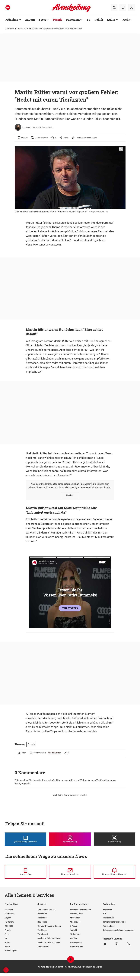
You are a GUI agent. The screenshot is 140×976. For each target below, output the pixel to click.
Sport (42, 19)
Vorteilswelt (42, 934)
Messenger (42, 918)
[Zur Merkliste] (122, 7)
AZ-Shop (73, 938)
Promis (57, 19)
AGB (105, 914)
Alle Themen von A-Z (46, 910)
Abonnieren (75, 918)
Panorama (73, 19)
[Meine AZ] (131, 7)
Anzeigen (70, 495)
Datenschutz (108, 918)
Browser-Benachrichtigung (49, 926)
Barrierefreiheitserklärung (114, 922)
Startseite (10, 29)
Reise (7, 946)
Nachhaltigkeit (11, 950)
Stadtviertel (10, 914)
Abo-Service (75, 922)
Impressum (107, 910)
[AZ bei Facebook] (104, 944)
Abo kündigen (109, 926)
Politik (99, 19)
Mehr (126, 19)
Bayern (30, 19)
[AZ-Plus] (7, 7)
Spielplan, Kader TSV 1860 (48, 942)
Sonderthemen (76, 946)
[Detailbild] (121, 149)
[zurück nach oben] (70, 961)
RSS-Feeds (42, 922)
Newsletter (42, 914)
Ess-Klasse (42, 930)
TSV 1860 (9, 926)
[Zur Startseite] (71, 11)
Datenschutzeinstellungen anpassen (119, 930)
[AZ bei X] (128, 944)
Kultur (111, 19)
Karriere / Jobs (76, 914)
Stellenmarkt (43, 946)
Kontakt (73, 930)
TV (89, 19)
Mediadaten (75, 934)
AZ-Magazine (76, 942)
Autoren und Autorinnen (80, 910)
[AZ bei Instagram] (116, 944)
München (11, 19)
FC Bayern (9, 922)
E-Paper (73, 926)
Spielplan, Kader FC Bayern (49, 938)
